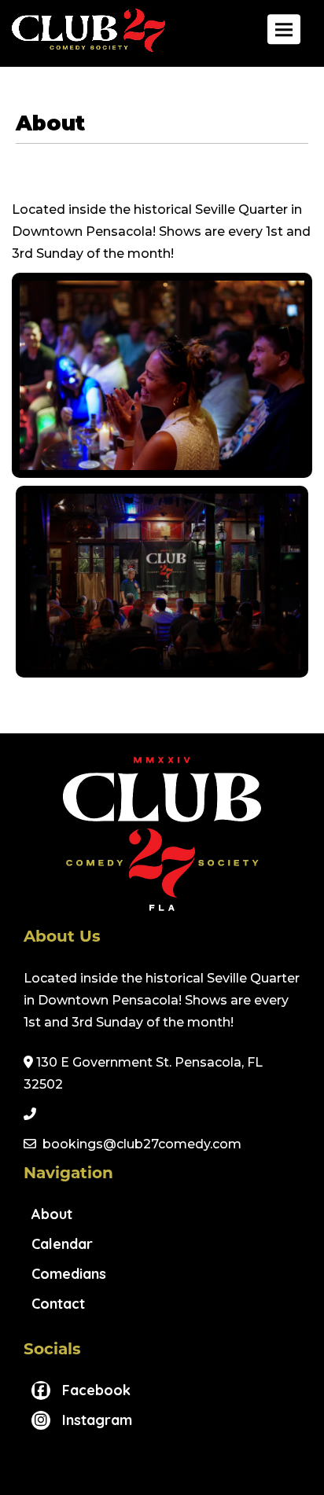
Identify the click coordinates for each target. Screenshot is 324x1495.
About (51, 1214)
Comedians (68, 1274)
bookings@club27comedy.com (141, 1144)
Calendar (62, 1244)
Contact (58, 1304)
